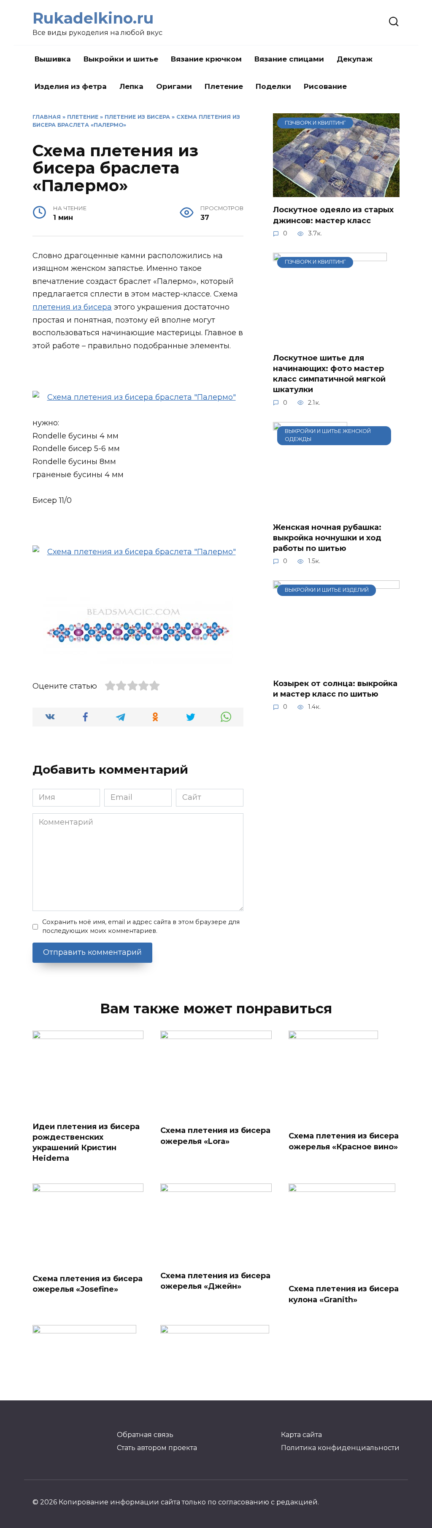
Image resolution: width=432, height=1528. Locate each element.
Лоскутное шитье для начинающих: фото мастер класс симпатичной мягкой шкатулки (329, 374)
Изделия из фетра (71, 86)
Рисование (325, 86)
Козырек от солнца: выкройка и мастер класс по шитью (335, 688)
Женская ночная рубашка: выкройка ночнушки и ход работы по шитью (327, 538)
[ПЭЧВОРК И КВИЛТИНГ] (336, 191)
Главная (46, 117)
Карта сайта (301, 1434)
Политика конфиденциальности (340, 1447)
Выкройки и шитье (121, 59)
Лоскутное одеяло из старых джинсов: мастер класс (333, 215)
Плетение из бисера (137, 117)
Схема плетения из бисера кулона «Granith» (344, 1294)
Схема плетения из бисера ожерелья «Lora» (215, 1136)
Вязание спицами (289, 59)
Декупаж (355, 59)
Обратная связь (145, 1434)
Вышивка (53, 59)
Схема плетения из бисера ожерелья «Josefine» (87, 1284)
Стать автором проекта (157, 1447)
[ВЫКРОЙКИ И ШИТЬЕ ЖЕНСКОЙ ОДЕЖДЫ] (310, 508)
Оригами (174, 86)
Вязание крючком (206, 59)
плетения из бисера (72, 307)
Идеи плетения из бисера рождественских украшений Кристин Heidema (86, 1142)
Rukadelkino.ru (93, 18)
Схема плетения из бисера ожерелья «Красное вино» (344, 1141)
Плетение (224, 86)
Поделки (273, 86)
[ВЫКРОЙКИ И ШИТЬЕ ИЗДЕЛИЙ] (336, 664)
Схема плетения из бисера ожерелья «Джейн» (215, 1280)
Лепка (131, 86)
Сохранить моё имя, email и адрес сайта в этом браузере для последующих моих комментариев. (141, 926)
